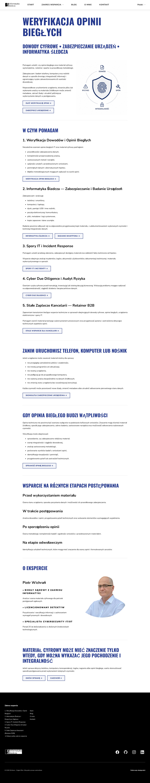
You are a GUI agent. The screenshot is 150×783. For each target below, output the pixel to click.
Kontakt (104, 4)
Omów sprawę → (34, 678)
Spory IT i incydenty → (37, 268)
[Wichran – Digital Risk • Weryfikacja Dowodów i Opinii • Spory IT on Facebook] (117, 752)
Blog (74, 4)
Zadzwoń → (56, 678)
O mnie (88, 4)
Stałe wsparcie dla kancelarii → (42, 331)
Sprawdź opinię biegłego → (39, 465)
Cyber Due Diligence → (37, 295)
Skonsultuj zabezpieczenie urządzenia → (46, 395)
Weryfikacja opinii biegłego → (41, 179)
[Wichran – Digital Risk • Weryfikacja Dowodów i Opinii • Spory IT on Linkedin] (142, 752)
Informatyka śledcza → (38, 236)
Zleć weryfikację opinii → (38, 103)
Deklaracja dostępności (138, 770)
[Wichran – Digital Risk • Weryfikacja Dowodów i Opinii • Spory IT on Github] (126, 752)
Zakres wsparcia (51, 4)
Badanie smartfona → (69, 236)
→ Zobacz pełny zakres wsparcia (16, 736)
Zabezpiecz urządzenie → (38, 110)
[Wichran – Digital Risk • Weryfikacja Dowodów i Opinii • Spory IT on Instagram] (134, 752)
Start (30, 4)
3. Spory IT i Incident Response (15, 722)
